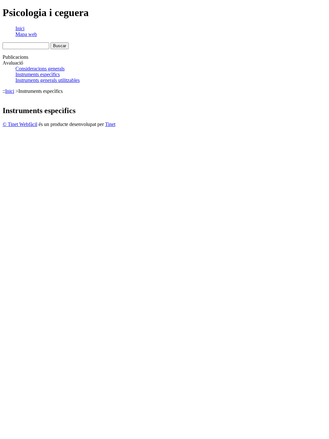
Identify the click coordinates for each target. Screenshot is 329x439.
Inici (19, 28)
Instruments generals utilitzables (47, 80)
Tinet (110, 124)
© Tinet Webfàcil (20, 124)
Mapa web (26, 34)
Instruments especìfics (37, 74)
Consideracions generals (40, 68)
